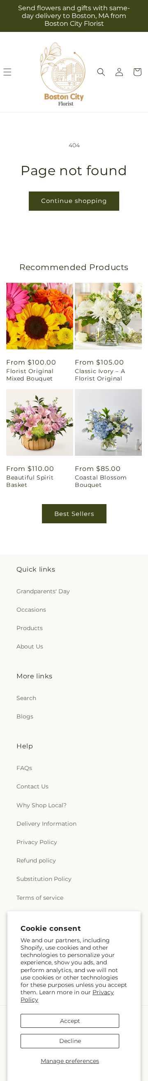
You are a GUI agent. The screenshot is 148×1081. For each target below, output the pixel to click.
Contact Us (32, 786)
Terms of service (39, 897)
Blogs (24, 716)
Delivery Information (46, 823)
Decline (70, 1041)
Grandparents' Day (43, 591)
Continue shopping (74, 201)
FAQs (24, 768)
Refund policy (36, 860)
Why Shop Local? (41, 805)
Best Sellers (74, 514)
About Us (29, 646)
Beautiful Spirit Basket (30, 481)
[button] (101, 72)
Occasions (31, 609)
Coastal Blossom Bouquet (101, 481)
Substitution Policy (44, 879)
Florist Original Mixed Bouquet (30, 374)
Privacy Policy (36, 842)
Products (29, 628)
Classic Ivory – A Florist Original (100, 374)
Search (26, 698)
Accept (70, 1021)
